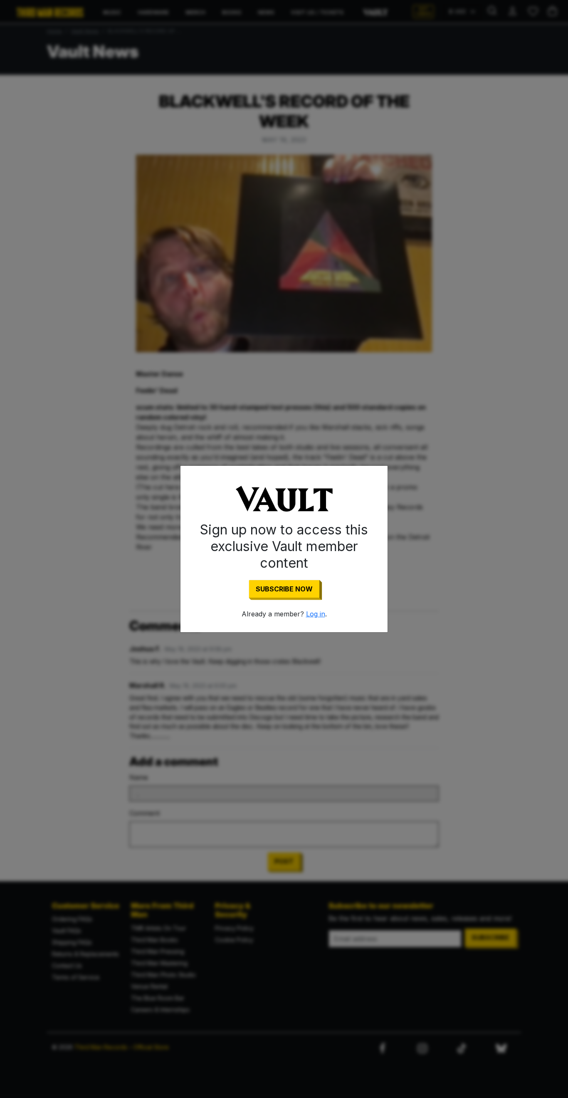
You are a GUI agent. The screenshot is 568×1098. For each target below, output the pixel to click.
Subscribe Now (284, 589)
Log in (315, 614)
